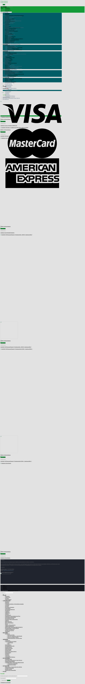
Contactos (5, 586)
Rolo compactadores (9, 49)
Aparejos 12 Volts (10, 65)
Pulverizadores (8, 91)
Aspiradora (7, 7)
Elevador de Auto (8, 18)
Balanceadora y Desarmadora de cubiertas (13, 78)
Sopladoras (7, 92)
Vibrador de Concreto (9, 50)
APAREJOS (7, 63)
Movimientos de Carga (9, 618)
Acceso (8, 680)
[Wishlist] (0, 118)
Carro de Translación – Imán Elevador (14, 636)
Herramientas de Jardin (10, 57)
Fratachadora (7, 32)
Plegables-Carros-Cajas (12, 29)
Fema (8, 79)
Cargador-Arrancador (9, 17)
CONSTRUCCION (6, 24)
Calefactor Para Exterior (5, 557)
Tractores (7, 66)
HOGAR (5, 6)
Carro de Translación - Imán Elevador (14, 66)
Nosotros (5, 587)
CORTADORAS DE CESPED (11, 53)
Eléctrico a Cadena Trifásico (13, 48)
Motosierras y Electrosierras (11, 63)
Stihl (8, 90)
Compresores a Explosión (12, 75)
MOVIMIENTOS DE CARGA (11, 69)
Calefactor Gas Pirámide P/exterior (7, 232)
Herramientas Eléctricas (10, 34)
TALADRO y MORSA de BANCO (11, 72)
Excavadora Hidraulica (9, 31)
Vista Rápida (2, 121)
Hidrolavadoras (8, 11)
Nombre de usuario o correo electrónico (8, 675)
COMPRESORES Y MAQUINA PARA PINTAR (14, 74)
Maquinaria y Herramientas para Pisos (12, 44)
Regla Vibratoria (8, 48)
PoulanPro (9, 80)
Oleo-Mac (9, 89)
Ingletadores (9, 37)
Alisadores (7, 13)
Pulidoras (9, 39)
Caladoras (9, 36)
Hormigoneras (8, 42)
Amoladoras (9, 35)
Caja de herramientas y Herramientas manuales (14, 15)
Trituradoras (7, 94)
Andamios (7, 14)
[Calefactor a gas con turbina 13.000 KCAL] (9, 117)
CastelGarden (10, 78)
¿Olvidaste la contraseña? (5, 682)
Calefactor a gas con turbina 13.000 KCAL (8, 125)
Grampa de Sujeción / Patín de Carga (14, 49)
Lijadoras (9, 38)
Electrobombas (6, 52)
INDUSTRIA (5, 62)
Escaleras (7, 30)
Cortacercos (7, 76)
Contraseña (3, 678)
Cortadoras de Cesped (9, 77)
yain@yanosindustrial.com (8, 570)
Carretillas (7, 28)
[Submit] (3, 85)
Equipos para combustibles (10, 19)
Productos (5, 588)
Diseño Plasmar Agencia (13, 590)
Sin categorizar (6, 99)
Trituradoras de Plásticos (10, 95)
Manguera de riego (9, 84)
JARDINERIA (5, 74)
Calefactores (7, 8)
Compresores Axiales (11, 76)
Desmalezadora (8, 81)
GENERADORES (6, 56)
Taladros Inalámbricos (11, 41)
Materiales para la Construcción (11, 45)
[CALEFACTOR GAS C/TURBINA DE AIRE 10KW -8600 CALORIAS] (14, 127)
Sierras (8, 40)
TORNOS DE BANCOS (9, 73)
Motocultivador (8, 86)
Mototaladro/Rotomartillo (10, 28)
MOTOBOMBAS (6, 97)
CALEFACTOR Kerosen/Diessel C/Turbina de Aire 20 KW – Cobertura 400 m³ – (16, 461)
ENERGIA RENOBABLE (7, 55)
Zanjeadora (7, 51)
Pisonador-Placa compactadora (11, 31)
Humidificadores (8, 83)
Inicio (1, 6)
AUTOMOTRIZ (6, 15)
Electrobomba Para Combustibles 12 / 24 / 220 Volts (15, 53)
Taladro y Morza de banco (10, 624)
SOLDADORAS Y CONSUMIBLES (12, 39)
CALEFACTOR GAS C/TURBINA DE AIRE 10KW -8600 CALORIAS (13, 136)
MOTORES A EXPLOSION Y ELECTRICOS (11, 98)
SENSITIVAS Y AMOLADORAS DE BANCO (14, 38)
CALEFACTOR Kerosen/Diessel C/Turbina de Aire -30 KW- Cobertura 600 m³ (15, 347)
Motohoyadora (8, 87)
